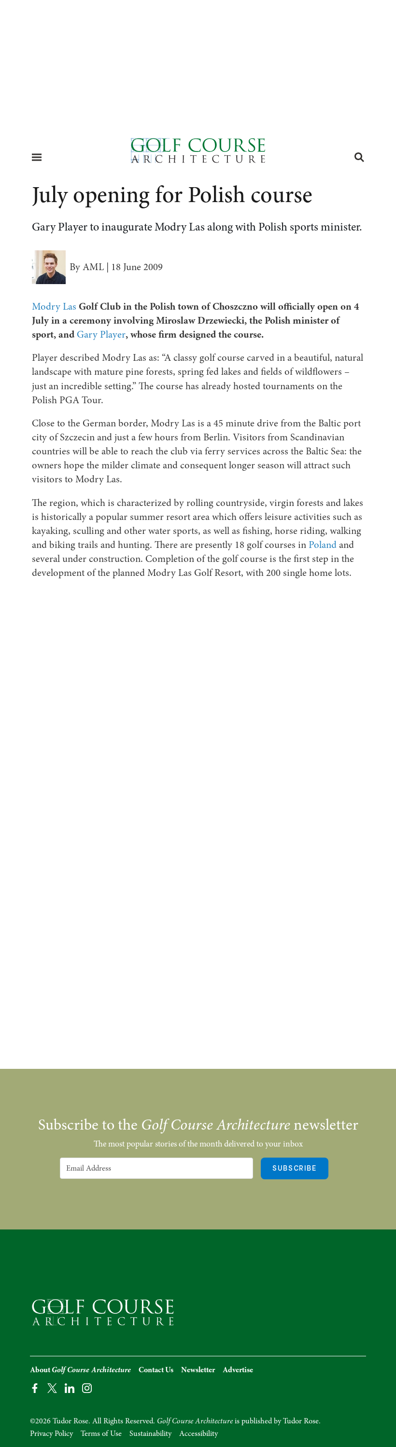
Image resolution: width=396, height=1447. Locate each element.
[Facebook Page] (35, 1387)
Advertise (238, 1370)
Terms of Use (101, 1433)
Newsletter (198, 1370)
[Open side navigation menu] (37, 157)
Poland (323, 544)
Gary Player (101, 334)
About (80, 1370)
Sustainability (150, 1433)
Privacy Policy (51, 1433)
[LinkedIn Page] (69, 1387)
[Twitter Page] (52, 1387)
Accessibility (198, 1433)
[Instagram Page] (87, 1387)
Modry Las (54, 306)
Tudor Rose (301, 1421)
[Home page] (198, 154)
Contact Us (156, 1370)
